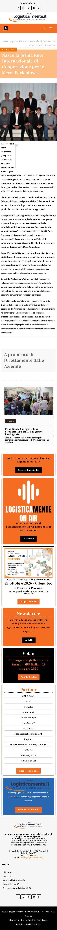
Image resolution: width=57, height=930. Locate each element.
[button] (44, 28)
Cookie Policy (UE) (11, 884)
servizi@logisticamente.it (31, 857)
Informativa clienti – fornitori (22, 920)
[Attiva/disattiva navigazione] (51, 28)
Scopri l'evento (28, 602)
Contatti (7, 876)
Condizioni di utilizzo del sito (28, 924)
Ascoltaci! (28, 539)
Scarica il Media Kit (28, 470)
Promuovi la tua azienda (14, 880)
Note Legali (42, 920)
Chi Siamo (7, 872)
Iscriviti (29, 640)
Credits (28, 916)
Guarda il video (29, 677)
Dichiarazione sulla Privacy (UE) (17, 888)
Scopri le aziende (28, 771)
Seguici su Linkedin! (28, 810)
